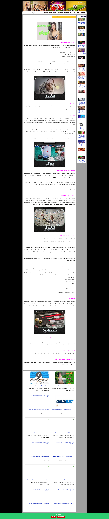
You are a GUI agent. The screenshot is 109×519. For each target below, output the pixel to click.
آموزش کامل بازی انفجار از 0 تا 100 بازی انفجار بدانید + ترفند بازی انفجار (81, 111)
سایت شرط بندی (72, 12)
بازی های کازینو (66, 12)
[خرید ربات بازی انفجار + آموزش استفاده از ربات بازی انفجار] (81, 157)
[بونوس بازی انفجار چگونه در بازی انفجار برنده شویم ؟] (81, 149)
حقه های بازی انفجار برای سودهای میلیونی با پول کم (82, 53)
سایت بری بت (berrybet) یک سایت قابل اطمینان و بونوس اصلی (39, 409)
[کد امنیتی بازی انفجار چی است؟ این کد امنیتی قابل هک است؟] (81, 34)
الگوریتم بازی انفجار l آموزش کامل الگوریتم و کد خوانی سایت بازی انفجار (81, 86)
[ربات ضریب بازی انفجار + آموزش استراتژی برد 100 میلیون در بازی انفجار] (81, 74)
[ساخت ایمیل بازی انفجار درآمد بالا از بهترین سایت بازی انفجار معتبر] (81, 124)
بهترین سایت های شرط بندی (67, 369)
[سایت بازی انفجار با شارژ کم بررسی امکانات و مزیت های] (81, 116)
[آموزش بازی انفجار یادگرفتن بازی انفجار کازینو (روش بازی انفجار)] (81, 132)
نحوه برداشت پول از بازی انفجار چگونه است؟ (81, 23)
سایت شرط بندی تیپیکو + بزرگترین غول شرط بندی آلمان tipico (64, 16)
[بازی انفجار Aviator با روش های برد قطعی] (81, 42)
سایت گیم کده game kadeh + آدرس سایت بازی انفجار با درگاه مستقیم (63, 456)
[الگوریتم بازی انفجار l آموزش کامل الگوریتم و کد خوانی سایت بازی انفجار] (81, 82)
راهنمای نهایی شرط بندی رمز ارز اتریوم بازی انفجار (82, 30)
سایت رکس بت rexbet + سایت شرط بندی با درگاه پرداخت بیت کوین (63, 503)
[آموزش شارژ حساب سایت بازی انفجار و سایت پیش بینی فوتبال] (81, 91)
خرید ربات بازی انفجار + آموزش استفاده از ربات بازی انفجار (81, 161)
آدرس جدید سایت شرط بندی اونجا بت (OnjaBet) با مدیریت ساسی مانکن (63, 409)
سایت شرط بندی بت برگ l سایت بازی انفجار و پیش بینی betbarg (39, 385)
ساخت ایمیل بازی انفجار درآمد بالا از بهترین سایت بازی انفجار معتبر (81, 128)
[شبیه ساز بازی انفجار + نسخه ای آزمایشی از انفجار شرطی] (81, 99)
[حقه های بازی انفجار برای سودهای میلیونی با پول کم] (81, 50)
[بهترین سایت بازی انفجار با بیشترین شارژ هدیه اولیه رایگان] (81, 141)
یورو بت (53, 516)
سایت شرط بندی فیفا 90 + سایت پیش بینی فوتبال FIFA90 (40, 456)
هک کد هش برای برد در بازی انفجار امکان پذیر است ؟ (81, 60)
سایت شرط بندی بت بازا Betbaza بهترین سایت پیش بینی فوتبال (64, 479)
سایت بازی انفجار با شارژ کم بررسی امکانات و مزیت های (82, 119)
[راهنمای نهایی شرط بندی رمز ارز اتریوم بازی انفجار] (81, 27)
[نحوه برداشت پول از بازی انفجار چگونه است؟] (81, 19)
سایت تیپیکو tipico (60, 369)
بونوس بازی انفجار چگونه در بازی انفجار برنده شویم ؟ (82, 153)
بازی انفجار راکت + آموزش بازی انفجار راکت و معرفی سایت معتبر (81, 69)
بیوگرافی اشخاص (60, 12)
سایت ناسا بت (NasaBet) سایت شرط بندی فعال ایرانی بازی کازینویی (63, 432)
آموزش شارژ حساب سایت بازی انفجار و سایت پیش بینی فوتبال (82, 95)
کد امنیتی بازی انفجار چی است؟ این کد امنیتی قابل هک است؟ (81, 38)
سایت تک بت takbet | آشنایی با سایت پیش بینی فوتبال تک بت (65, 385)
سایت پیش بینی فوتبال (52, 12)
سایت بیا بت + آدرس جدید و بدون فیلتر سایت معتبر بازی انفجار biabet (38, 479)
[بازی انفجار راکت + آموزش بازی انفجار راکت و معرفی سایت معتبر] (81, 65)
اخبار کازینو (46, 12)
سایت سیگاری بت (61, 516)
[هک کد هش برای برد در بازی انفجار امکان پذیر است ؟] (81, 57)
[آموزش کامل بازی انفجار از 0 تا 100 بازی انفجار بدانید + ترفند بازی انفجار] (81, 108)
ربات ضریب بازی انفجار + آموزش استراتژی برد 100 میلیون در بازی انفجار (82, 77)
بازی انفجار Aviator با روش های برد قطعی (81, 46)
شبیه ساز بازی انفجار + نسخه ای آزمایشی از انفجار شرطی (81, 103)
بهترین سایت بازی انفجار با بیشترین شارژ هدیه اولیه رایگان (81, 144)
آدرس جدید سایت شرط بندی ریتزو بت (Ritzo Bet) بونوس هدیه (39, 432)
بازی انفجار (78, 12)
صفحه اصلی (83, 12)
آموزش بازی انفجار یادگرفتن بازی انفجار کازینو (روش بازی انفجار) (82, 136)
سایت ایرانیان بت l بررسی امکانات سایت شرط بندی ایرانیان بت (39, 503)
